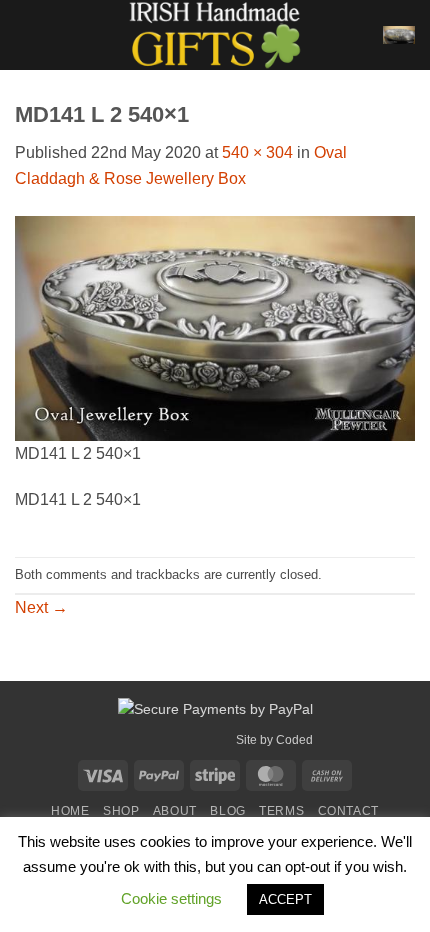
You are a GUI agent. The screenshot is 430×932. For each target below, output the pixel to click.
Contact (348, 811)
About (175, 811)
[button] (27, 34)
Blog (227, 811)
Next (41, 607)
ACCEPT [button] (285, 899)
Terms (281, 811)
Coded (294, 740)
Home (70, 811)
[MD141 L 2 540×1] (215, 326)
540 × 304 (257, 152)
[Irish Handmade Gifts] (215, 35)
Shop (121, 811)
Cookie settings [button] (171, 898)
